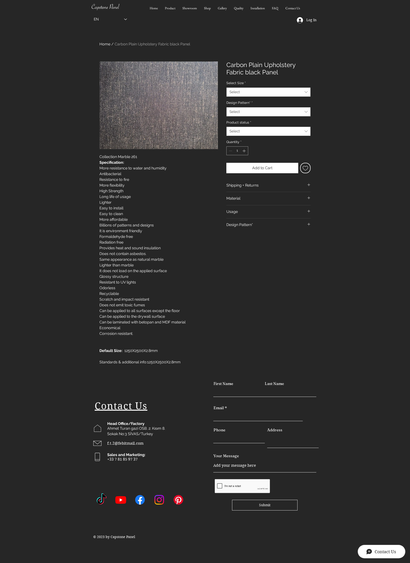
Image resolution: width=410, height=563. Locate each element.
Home (104, 44)
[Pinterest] (178, 499)
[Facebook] (140, 499)
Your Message (226, 456)
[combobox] (268, 92)
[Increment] (244, 151)
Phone (219, 430)
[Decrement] (230, 151)
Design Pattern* (239, 103)
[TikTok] (101, 499)
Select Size (236, 83)
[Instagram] (159, 499)
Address (274, 430)
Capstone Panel (105, 8)
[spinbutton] (237, 151)
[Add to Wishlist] (305, 168)
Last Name (274, 383)
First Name (223, 383)
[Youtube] (120, 499)
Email (219, 408)
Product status (238, 122)
